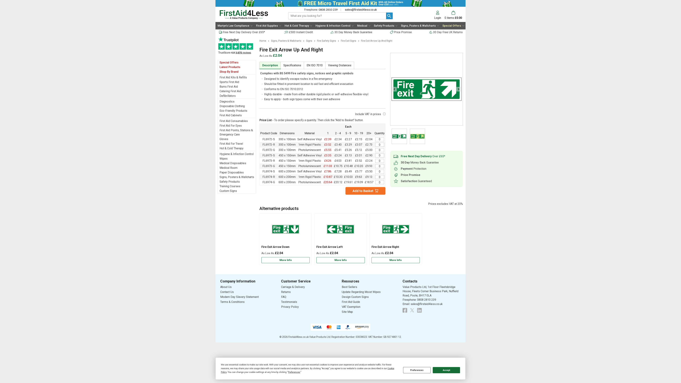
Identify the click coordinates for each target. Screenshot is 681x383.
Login (437, 17)
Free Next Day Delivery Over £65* (244, 32)
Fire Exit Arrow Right (385, 247)
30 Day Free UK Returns (448, 32)
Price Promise (403, 32)
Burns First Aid (229, 86)
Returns (286, 292)
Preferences (416, 370)
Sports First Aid (229, 82)
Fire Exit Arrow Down (275, 247)
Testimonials (237, 47)
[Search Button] (389, 16)
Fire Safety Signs (326, 40)
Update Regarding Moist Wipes (361, 292)
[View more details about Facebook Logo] (405, 310)
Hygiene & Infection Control (237, 154)
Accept (446, 370)
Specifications (292, 65)
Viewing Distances (339, 65)
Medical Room (228, 168)
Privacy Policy (290, 307)
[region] (285, 230)
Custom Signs (228, 191)
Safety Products (230, 181)
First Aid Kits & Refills (233, 77)
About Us (226, 287)
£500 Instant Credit (301, 32)
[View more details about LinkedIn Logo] (419, 310)
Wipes (224, 158)
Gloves (224, 139)
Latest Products (230, 67)
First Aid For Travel (231, 143)
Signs (309, 40)
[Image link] (412, 310)
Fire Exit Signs (348, 40)
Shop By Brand (229, 71)
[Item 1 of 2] (426, 89)
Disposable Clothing (232, 106)
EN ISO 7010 (315, 65)
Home (262, 40)
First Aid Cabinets (231, 115)
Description (270, 65)
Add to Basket (363, 191)
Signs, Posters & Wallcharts (237, 177)
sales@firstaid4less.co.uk (361, 9)
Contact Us (227, 292)
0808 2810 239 (328, 9)
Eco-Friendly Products (233, 110)
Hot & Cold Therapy (231, 148)
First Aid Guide (351, 302)
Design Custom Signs (355, 297)
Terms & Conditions (232, 302)
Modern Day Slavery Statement (239, 297)
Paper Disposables (232, 172)
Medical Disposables (233, 163)
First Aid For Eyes (231, 125)
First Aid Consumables (234, 121)
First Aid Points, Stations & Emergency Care (236, 132)
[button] (439, 15)
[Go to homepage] (249, 14)
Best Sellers (349, 287)
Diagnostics (227, 101)
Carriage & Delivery (293, 287)
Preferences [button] (294, 372)
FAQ (283, 297)
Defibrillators (228, 96)
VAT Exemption (351, 307)
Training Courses (230, 186)
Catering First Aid (230, 91)
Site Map (347, 311)
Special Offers (229, 62)
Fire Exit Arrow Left (329, 247)
